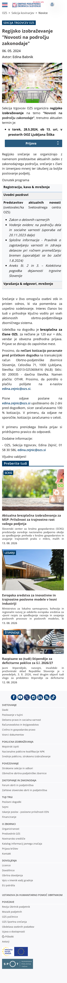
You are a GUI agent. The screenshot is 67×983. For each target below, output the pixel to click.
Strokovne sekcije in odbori (17, 768)
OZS (4, 13)
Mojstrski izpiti (10, 746)
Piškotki (9, 936)
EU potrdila (8, 885)
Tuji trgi (7, 797)
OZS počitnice (10, 916)
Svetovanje (9, 705)
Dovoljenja (9, 860)
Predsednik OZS (11, 833)
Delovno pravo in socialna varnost (21, 719)
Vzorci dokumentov (13, 734)
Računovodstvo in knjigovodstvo (20, 724)
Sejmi (5, 807)
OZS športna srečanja (14, 921)
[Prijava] (52, 4)
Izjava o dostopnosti (13, 931)
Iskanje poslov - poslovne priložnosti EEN (25, 812)
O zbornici (9, 824)
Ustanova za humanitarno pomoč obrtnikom (32, 895)
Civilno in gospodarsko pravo (18, 729)
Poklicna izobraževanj (17, 741)
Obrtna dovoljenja (12, 875)
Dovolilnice (8, 870)
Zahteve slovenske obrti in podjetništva (24, 790)
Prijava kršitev (10, 848)
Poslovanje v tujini (12, 714)
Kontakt (6, 853)
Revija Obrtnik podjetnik (16, 906)
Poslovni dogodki (11, 802)
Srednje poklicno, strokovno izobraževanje (26, 756)
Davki (5, 709)
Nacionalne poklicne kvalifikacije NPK (23, 751)
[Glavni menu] (5, 5)
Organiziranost (10, 828)
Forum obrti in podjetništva (18, 785)
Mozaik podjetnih (12, 911)
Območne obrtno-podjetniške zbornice (24, 773)
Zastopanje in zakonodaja (19, 780)
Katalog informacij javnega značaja (22, 843)
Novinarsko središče (13, 838)
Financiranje (9, 817)
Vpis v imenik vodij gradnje (17, 880)
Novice (43, 13)
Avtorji (5, 941)
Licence (6, 865)
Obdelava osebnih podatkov (18, 926)
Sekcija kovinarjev (23, 13)
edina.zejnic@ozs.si (16, 388)
